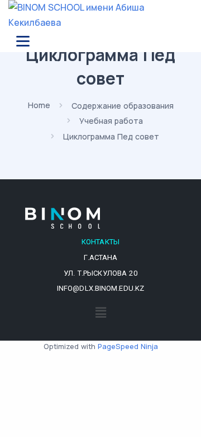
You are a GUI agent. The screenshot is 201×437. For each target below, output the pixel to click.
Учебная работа (111, 120)
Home (39, 105)
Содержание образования (122, 105)
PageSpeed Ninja (128, 346)
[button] (100, 312)
